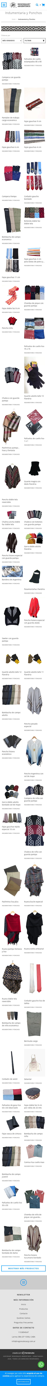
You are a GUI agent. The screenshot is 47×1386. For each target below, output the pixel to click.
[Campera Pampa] (12, 178)
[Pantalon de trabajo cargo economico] (12, 101)
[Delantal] (34, 1063)
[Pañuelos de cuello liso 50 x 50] (12, 1192)
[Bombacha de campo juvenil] (12, 1158)
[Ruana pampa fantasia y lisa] (12, 927)
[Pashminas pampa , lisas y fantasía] (12, 426)
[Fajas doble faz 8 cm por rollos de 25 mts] (34, 1094)
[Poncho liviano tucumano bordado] (34, 1239)
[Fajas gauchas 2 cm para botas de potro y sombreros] (34, 252)
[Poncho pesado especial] (34, 705)
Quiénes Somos (23, 1318)
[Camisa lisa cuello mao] (34, 1152)
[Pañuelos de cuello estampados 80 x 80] (34, 51)
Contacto (23, 1313)
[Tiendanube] (23, 1354)
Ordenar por (5, 35)
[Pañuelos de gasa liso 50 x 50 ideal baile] (12, 1094)
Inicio (14, 19)
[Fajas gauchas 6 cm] (12, 137)
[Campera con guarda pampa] (12, 61)
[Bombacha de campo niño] (34, 1123)
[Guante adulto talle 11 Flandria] (34, 659)
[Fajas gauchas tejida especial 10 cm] (12, 818)
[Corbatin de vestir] (12, 1062)
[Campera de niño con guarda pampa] (34, 790)
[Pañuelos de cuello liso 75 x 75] (34, 330)
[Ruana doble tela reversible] (12, 977)
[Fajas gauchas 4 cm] (34, 137)
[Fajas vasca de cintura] (12, 1123)
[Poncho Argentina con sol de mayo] (34, 752)
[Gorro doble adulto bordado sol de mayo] (12, 792)
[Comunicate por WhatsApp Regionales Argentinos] (41, 1364)
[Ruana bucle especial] (34, 880)
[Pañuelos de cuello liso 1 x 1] (34, 422)
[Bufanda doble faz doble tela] (34, 212)
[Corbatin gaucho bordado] (34, 178)
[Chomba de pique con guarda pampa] (34, 293)
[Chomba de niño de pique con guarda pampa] (34, 1198)
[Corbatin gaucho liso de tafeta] (34, 982)
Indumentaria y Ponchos (11, 84)
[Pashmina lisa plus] (12, 880)
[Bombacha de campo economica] (12, 220)
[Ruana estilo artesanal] (34, 927)
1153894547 (23, 1332)
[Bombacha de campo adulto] (12, 696)
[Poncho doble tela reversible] (12, 481)
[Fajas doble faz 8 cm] (12, 295)
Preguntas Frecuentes (23, 1322)
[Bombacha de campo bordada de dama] (12, 1236)
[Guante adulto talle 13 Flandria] (34, 375)
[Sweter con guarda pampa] (12, 620)
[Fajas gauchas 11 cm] (12, 261)
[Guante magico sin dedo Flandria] (34, 468)
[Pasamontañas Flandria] (34, 576)
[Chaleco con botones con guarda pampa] (34, 514)
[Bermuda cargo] (34, 1025)
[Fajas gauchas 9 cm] (34, 103)
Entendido (23, 1382)
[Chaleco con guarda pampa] (12, 380)
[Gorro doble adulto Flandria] (34, 538)
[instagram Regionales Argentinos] (23, 1282)
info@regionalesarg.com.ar (23, 1341)
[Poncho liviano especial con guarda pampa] (12, 542)
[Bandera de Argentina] (12, 571)
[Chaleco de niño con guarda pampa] (34, 830)
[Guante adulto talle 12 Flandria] (12, 659)
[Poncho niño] (12, 320)
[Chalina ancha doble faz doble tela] (12, 514)
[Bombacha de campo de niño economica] (12, 1015)
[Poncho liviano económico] (12, 741)
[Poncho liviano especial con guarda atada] (34, 607)
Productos (23, 1309)
